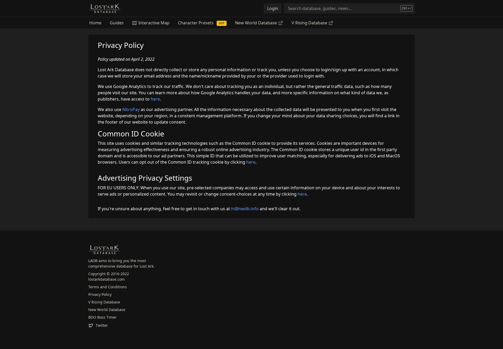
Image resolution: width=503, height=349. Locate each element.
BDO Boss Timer (102, 317)
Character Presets (201, 23)
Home (95, 23)
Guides (117, 23)
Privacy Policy (100, 294)
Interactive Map (153, 23)
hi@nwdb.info (245, 209)
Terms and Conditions (107, 286)
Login (272, 8)
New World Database (256, 23)
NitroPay (131, 109)
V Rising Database (310, 23)
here (155, 99)
